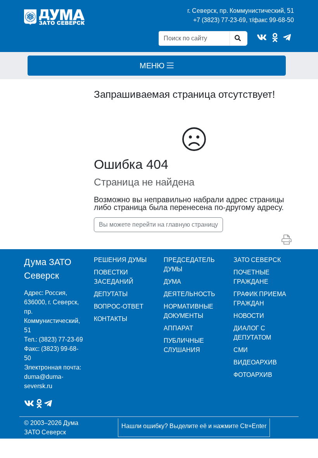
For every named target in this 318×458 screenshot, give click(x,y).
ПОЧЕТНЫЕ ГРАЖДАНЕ (251, 277)
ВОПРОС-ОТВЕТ (118, 306)
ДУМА (172, 281)
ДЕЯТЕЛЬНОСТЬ (189, 294)
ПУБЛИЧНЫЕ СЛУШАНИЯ (184, 345)
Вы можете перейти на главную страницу (158, 224)
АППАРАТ (178, 328)
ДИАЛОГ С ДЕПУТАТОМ (252, 333)
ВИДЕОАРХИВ (255, 362)
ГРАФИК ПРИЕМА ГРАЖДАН (259, 299)
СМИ (240, 350)
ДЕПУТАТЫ (111, 294)
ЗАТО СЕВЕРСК (257, 260)
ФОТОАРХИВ (252, 374)
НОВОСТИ (248, 315)
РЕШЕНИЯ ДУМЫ (120, 260)
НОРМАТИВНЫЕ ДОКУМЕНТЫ (188, 311)
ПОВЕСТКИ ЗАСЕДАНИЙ (113, 277)
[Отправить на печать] (286, 240)
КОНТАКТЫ (110, 319)
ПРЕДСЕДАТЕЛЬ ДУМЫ (189, 264)
